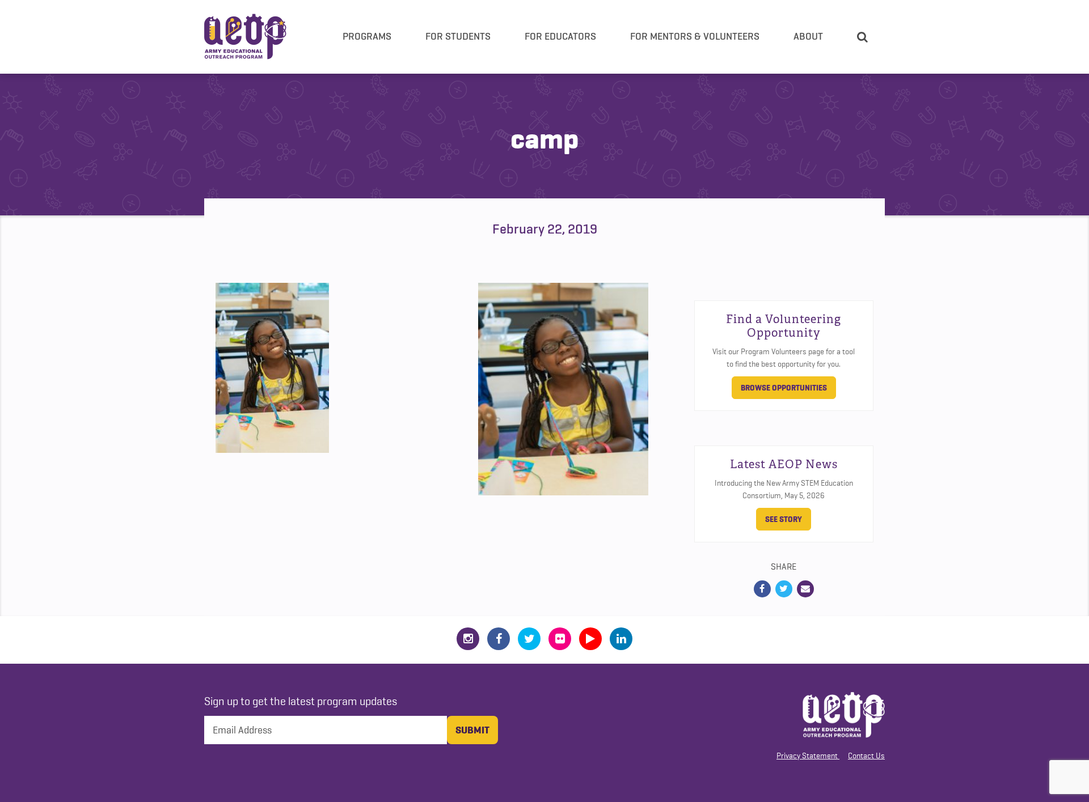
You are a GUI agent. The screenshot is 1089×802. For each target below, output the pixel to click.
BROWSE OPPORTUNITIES (784, 387)
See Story (783, 519)
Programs (367, 36)
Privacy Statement (807, 755)
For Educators (560, 36)
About (808, 36)
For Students (458, 36)
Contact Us (866, 755)
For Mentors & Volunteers (694, 36)
